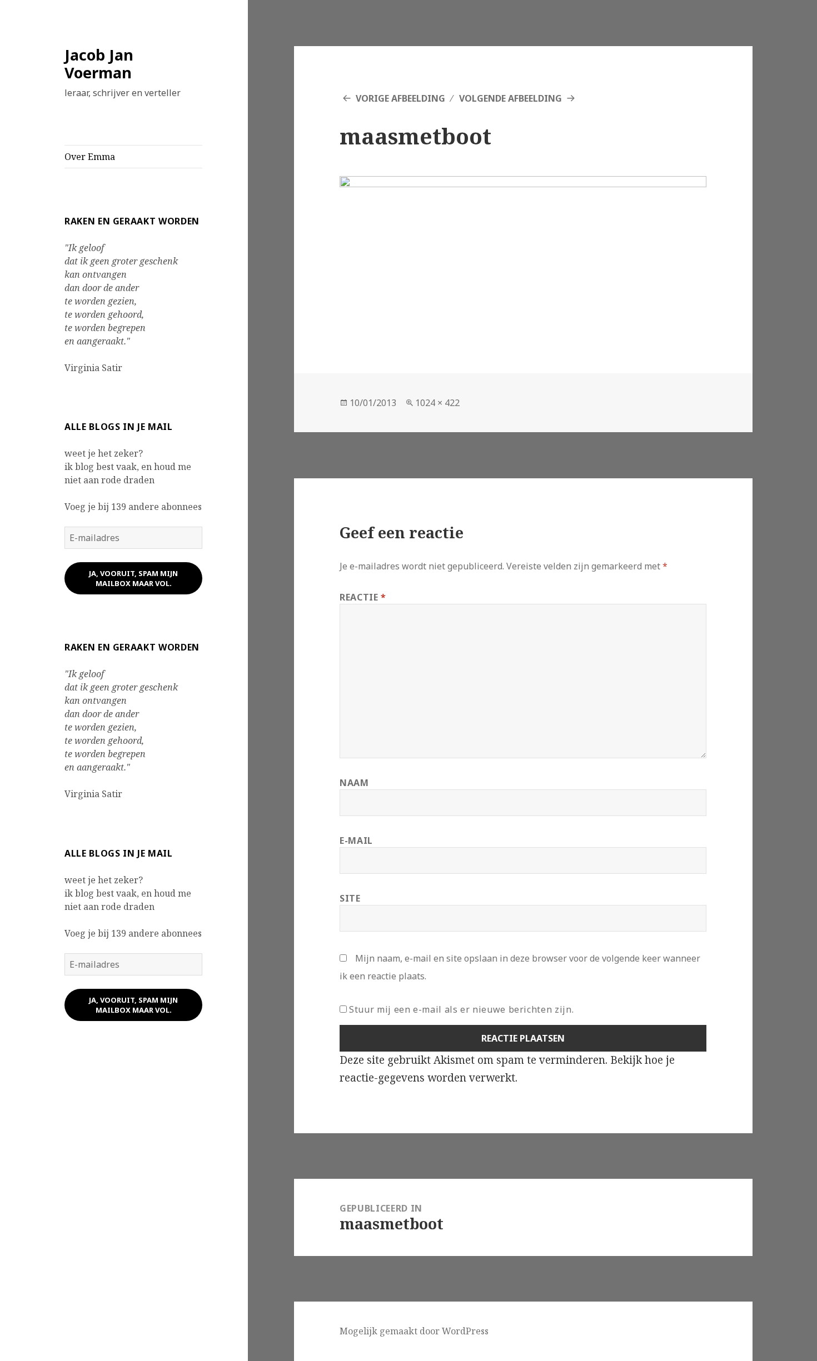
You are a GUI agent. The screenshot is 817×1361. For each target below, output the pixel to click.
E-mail (356, 840)
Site (350, 898)
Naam (354, 783)
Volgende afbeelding (510, 98)
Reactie (363, 597)
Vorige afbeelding (400, 98)
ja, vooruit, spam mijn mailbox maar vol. (133, 578)
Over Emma (89, 157)
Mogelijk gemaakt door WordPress (414, 1331)
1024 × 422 (437, 403)
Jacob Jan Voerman (98, 63)
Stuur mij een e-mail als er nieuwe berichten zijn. (461, 1009)
